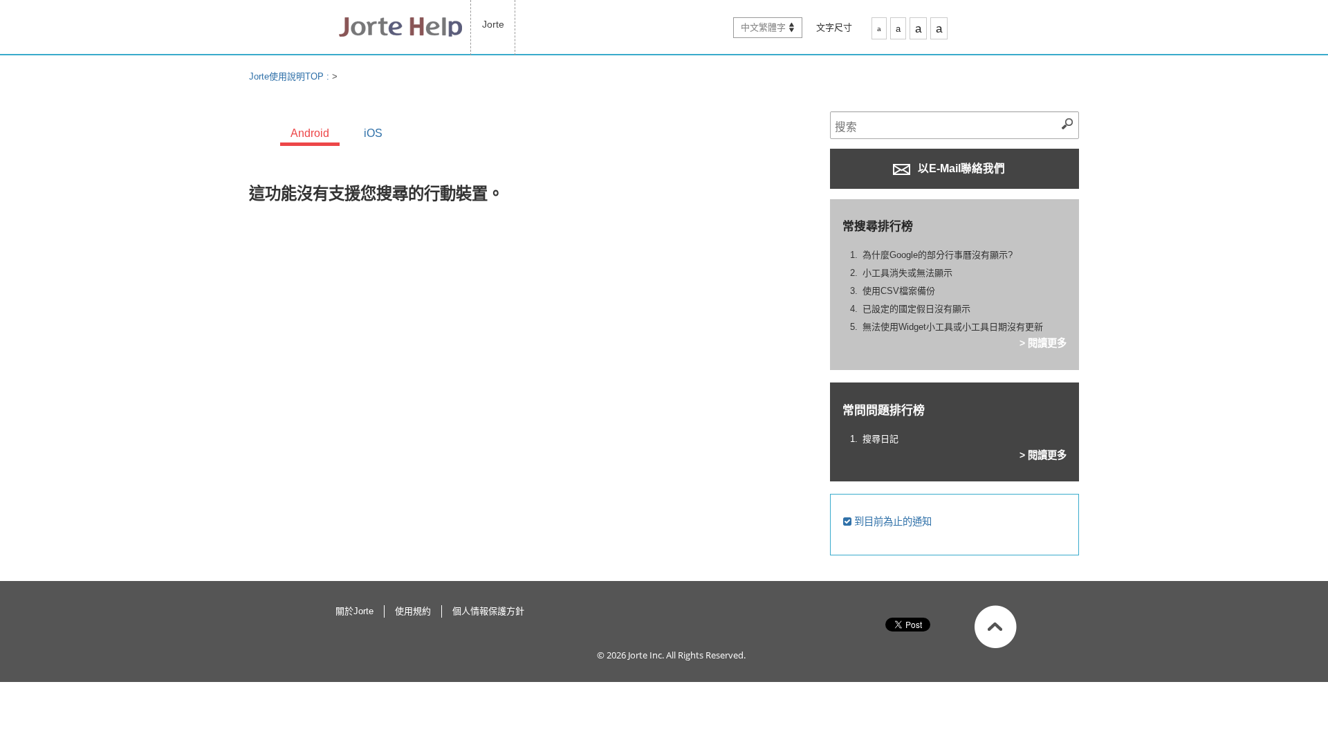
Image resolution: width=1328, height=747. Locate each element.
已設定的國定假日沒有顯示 (916, 309)
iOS (373, 133)
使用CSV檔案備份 (899, 291)
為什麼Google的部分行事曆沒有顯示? (938, 255)
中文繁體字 (763, 27)
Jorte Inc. (646, 655)
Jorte (493, 24)
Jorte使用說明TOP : (290, 76)
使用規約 (413, 611)
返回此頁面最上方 (996, 626)
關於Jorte (354, 611)
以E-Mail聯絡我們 (960, 168)
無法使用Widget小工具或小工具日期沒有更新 (953, 327)
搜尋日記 (880, 439)
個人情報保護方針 (488, 611)
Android (309, 133)
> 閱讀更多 (1043, 343)
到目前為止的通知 (891, 521)
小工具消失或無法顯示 (907, 273)
